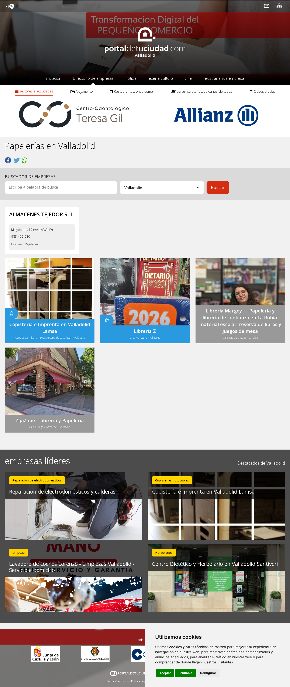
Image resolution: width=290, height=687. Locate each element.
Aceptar (165, 673)
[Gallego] (9, 6)
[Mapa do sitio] (279, 5)
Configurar (208, 673)
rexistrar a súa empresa (223, 78)
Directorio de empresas (93, 78)
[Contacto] (266, 5)
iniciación (53, 78)
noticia (130, 78)
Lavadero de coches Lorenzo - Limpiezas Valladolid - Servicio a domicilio (72, 566)
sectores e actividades (35, 91)
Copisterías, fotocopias (172, 480)
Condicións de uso (118, 681)
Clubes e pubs (264, 91)
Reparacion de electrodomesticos (37, 480)
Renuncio (185, 673)
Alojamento (84, 91)
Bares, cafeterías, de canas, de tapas (204, 91)
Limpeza (18, 552)
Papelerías (31, 244)
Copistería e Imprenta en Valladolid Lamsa (203, 491)
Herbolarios (164, 552)
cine (188, 78)
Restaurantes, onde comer (133, 91)
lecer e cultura (160, 78)
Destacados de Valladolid (261, 463)
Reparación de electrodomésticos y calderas (62, 491)
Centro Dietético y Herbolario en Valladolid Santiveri (215, 563)
